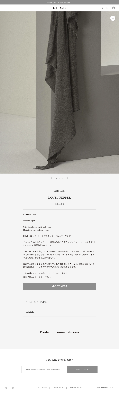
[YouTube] (12, 387)
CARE (30, 311)
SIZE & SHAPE (36, 301)
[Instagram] (6, 387)
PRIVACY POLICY (58, 387)
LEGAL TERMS (42, 387)
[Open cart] (113, 8)
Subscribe (82, 369)
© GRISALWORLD (105, 388)
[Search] (108, 8)
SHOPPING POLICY (76, 387)
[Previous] (51, 178)
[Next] (67, 178)
